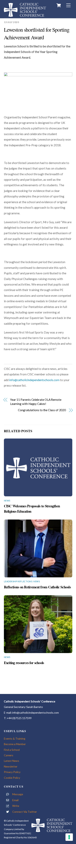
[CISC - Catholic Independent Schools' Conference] (25, 15)
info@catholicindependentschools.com (34, 380)
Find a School (12, 749)
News (7, 500)
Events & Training (14, 738)
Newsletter (10, 766)
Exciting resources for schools (24, 662)
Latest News (11, 760)
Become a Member (15, 744)
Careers (8, 755)
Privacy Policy (12, 772)
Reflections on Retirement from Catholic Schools (37, 587)
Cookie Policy (12, 777)
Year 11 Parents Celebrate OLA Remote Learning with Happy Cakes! (35, 402)
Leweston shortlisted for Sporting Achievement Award (37, 33)
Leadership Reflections (18, 581)
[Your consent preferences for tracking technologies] (69, 837)
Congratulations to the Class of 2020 (42, 410)
